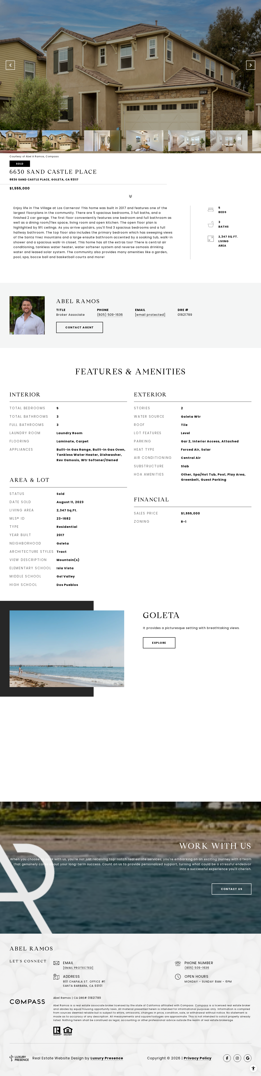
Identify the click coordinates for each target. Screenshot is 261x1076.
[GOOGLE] (247, 1058)
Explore (159, 643)
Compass (201, 1005)
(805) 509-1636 (110, 314)
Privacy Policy (198, 1058)
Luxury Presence (107, 1058)
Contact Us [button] (231, 889)
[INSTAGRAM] (237, 1058)
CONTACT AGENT (79, 327)
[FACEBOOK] (227, 1058)
